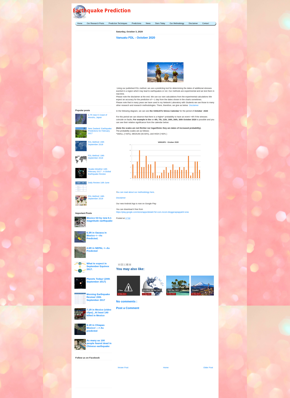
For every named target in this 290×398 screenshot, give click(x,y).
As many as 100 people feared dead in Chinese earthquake (99, 343)
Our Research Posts (95, 23)
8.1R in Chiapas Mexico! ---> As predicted (96, 328)
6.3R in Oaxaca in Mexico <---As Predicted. (97, 235)
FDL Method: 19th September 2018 (96, 156)
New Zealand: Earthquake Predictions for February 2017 (100, 131)
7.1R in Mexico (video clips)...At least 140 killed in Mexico (99, 312)
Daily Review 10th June (98, 183)
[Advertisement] (165, 53)
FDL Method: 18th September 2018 (96, 197)
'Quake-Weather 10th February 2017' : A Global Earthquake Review (99, 171)
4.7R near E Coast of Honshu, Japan (97, 116)
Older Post (208, 367)
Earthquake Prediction (102, 10)
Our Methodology (177, 23)
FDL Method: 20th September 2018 (96, 143)
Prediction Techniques (118, 23)
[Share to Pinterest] (130, 264)
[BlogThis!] (122, 264)
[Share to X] (124, 264)
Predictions (136, 23)
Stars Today (160, 23)
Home (79, 23)
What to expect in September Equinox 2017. (98, 266)
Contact (205, 23)
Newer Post (123, 367)
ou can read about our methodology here (135, 192)
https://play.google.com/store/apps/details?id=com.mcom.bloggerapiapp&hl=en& (152, 212)
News (148, 23)
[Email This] (119, 264)
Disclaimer (193, 23)
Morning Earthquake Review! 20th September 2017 (98, 297)
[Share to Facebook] (127, 264)
